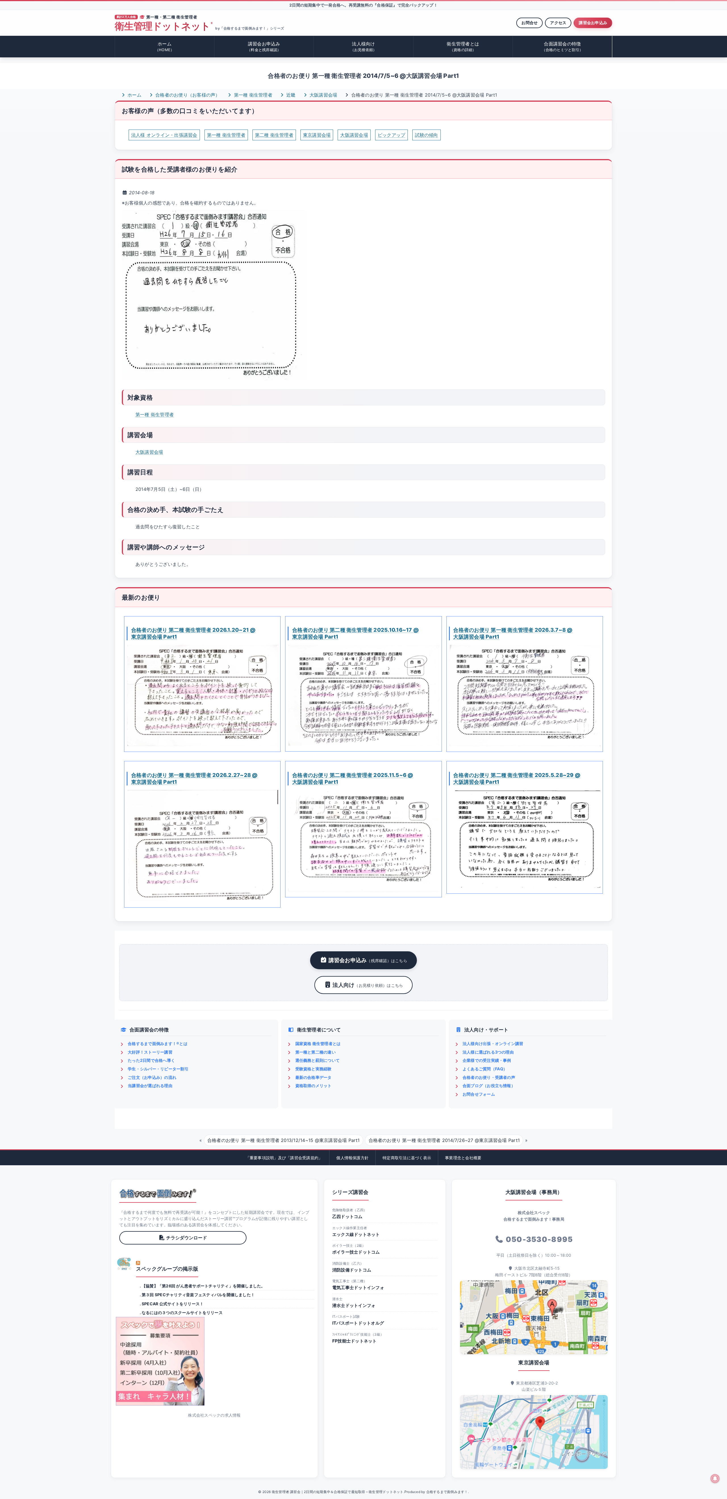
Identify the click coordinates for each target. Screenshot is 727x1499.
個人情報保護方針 (352, 1157)
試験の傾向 (426, 135)
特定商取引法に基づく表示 (407, 1157)
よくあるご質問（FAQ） (485, 1068)
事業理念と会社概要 (463, 1157)
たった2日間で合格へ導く (151, 1060)
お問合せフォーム (479, 1094)
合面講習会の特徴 (562, 46)
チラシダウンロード (186, 1238)
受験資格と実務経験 (313, 1068)
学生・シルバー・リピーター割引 (158, 1068)
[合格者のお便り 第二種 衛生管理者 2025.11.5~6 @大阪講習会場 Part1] (363, 841)
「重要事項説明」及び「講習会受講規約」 (284, 1157)
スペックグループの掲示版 (167, 1269)
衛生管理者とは (463, 46)
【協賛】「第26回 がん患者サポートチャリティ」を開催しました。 (203, 1285)
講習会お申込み (593, 22)
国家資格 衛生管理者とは (318, 1043)
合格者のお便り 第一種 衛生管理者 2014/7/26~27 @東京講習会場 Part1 (444, 1140)
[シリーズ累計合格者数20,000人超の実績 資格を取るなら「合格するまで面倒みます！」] (157, 1193)
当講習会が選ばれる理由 (150, 1085)
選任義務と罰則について (317, 1060)
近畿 (290, 95)
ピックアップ (391, 135)
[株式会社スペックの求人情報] (214, 1361)
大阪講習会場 (322, 95)
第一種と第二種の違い (315, 1052)
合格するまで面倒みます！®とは (157, 1043)
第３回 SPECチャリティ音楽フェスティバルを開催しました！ (198, 1294)
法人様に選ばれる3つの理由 (488, 1052)
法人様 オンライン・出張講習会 (164, 135)
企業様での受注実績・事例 (487, 1060)
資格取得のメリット (313, 1085)
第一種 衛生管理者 (252, 95)
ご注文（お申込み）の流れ (152, 1077)
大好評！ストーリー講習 (150, 1052)
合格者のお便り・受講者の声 (489, 1077)
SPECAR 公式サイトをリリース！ (173, 1303)
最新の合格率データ (313, 1077)
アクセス (558, 22)
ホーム (164, 46)
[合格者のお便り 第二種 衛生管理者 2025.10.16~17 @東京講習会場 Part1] (363, 695)
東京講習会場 (317, 135)
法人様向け (363, 46)
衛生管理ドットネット (163, 26)
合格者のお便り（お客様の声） (187, 95)
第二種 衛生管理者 (274, 135)
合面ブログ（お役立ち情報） (489, 1085)
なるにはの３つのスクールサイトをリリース (182, 1312)
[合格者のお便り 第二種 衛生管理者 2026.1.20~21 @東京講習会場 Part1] (202, 695)
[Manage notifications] (715, 1478)
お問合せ (529, 22)
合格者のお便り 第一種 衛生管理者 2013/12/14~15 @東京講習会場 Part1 (283, 1140)
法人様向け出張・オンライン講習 (493, 1043)
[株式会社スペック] (124, 1263)
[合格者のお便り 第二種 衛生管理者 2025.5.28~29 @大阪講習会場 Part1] (524, 839)
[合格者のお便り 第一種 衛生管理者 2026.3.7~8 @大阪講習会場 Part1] (524, 695)
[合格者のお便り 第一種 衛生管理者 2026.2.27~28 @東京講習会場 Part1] (202, 846)
